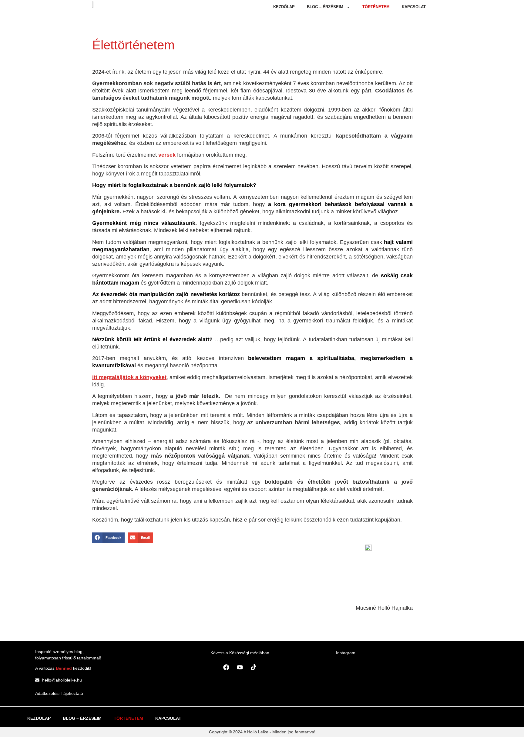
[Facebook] (226, 667)
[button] (108, 537)
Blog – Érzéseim (325, 7)
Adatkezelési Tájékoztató (59, 693)
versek (167, 155)
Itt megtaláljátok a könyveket (129, 377)
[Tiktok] (253, 667)
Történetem (376, 7)
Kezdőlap (284, 7)
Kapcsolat (414, 7)
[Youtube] (240, 667)
